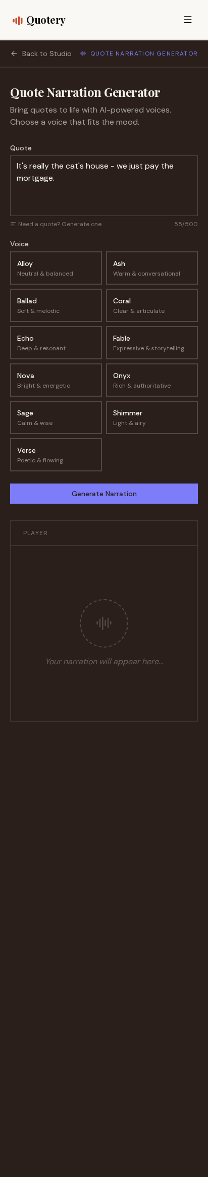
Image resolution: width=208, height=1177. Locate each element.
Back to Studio (47, 53)
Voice (19, 243)
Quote (21, 147)
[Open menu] (188, 20)
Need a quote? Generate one (59, 224)
